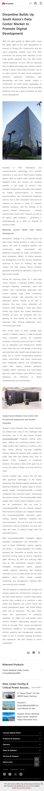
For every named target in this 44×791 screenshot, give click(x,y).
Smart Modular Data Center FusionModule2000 (15, 671)
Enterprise (14, 769)
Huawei (5, 769)
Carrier (22, 769)
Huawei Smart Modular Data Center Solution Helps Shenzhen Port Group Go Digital (28, 717)
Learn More (36, 687)
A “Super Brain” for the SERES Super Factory (28, 694)
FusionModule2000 (10, 439)
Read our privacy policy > (22, 788)
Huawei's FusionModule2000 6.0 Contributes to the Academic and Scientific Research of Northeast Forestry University (28, 705)
